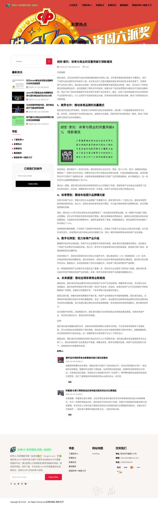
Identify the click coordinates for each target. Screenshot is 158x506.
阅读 (69, 382)
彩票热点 (100, 5)
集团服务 (124, 5)
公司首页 (73, 5)
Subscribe (33, 184)
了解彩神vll (86, 5)
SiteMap (96, 453)
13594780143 (126, 462)
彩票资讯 (112, 5)
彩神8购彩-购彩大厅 (55, 502)
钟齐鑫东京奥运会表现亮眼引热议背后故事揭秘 (40, 118)
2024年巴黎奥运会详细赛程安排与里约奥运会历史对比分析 (39, 94)
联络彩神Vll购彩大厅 (142, 5)
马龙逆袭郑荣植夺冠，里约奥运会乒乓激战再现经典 (40, 106)
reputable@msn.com (129, 458)
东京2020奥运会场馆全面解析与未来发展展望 (39, 82)
